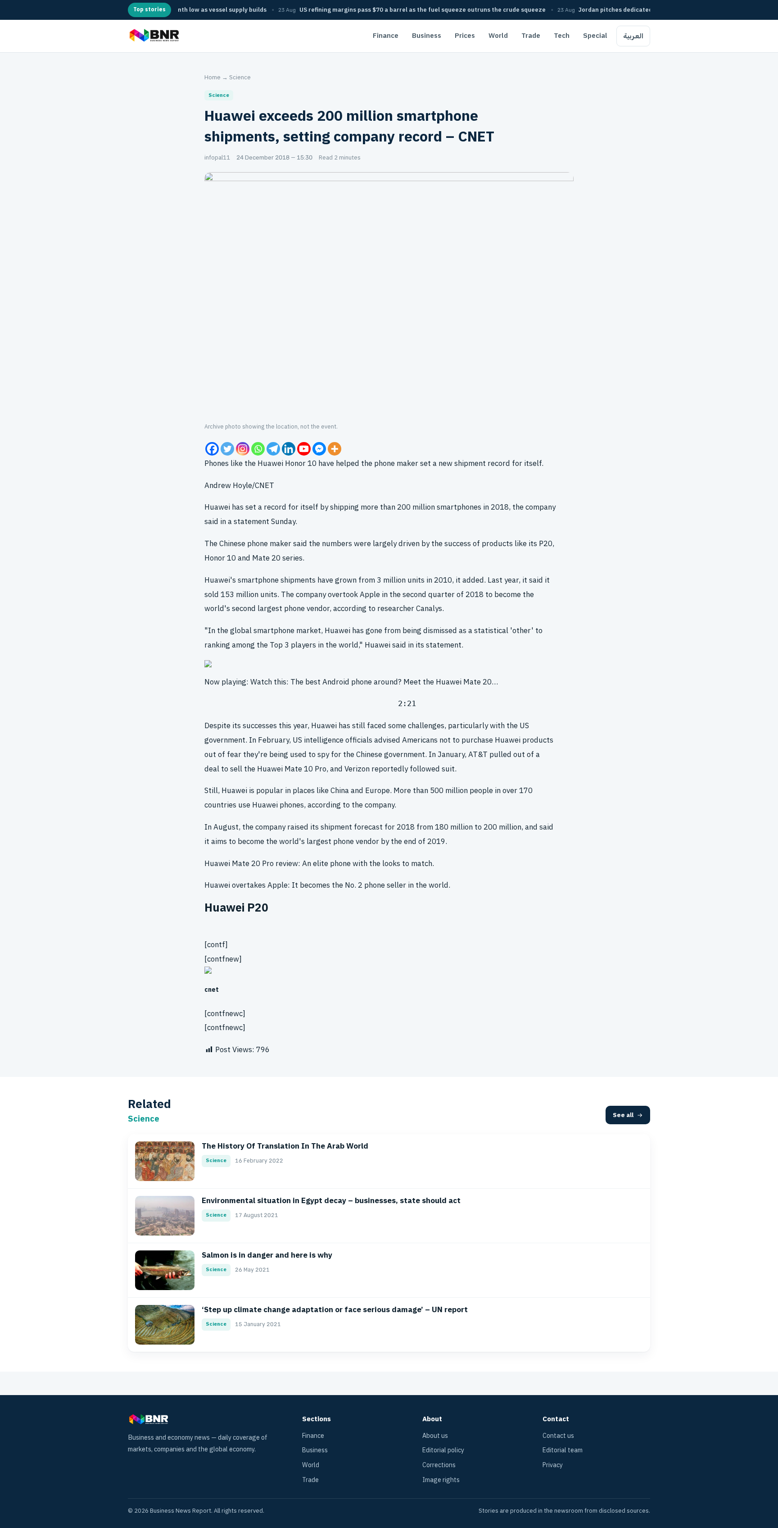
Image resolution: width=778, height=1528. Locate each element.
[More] (334, 449)
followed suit (432, 769)
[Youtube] (304, 449)
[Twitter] (227, 449)
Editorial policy (443, 1450)
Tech (562, 36)
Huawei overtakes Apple (246, 885)
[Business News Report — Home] (153, 36)
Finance (385, 36)
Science (240, 77)
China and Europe (360, 790)
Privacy (553, 1465)
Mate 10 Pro (305, 769)
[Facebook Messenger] (319, 449)
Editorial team (563, 1450)
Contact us (558, 1436)
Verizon (357, 769)
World (498, 36)
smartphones (459, 507)
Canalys (429, 608)
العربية (633, 36)
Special (595, 36)
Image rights (441, 1480)
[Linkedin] (288, 449)
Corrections (439, 1465)
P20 (545, 543)
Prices (465, 36)
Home (212, 77)
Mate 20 (266, 558)
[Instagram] (242, 449)
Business (426, 36)
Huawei (217, 507)
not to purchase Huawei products (496, 740)
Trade (530, 36)
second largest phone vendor (281, 608)
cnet (211, 989)
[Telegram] (273, 449)
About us (435, 1436)
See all (623, 1115)
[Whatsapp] (258, 449)
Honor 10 (220, 558)
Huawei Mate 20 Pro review (251, 863)
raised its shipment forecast (335, 827)
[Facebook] (212, 449)
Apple (370, 594)
